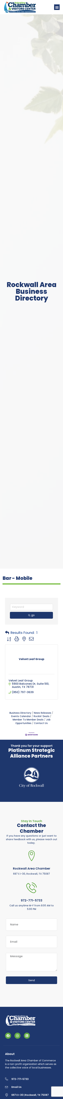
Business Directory (20, 713)
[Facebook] (8, 1036)
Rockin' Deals (41, 716)
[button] (57, 7)
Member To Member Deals (28, 719)
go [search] (33, 615)
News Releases (42, 713)
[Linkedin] (27, 1036)
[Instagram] (17, 1036)
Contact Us (41, 723)
